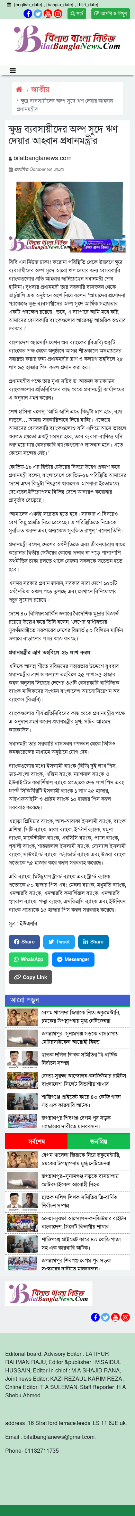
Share (28, 942)
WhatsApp (32, 959)
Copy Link (35, 977)
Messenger (77, 959)
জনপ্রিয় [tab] (98, 1142)
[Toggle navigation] (12, 70)
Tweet (63, 942)
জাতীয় (40, 90)
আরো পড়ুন (24, 1000)
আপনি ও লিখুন (113, 13)
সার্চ (79, 13)
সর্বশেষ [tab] (36, 1142)
